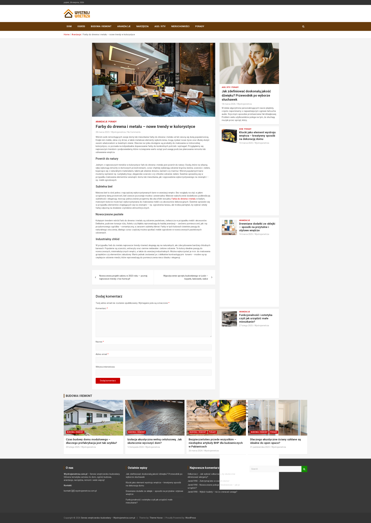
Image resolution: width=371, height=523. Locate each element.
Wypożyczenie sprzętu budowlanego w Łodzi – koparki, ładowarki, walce (185, 277)
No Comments (134, 132)
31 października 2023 (260, 447)
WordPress (190, 517)
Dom (69, 26)
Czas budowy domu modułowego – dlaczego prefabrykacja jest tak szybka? (91, 441)
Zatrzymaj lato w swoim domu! (214, 481)
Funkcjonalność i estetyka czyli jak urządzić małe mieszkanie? (255, 318)
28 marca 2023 (102, 132)
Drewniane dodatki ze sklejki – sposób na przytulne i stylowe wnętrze (257, 227)
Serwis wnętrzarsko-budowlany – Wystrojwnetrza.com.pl (108, 517)
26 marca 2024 (195, 450)
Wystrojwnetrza (118, 132)
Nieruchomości (180, 26)
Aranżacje (124, 26)
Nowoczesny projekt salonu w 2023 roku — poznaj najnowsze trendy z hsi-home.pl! (123, 277)
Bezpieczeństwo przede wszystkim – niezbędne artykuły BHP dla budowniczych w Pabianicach (216, 443)
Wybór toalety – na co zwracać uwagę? (218, 492)
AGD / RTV (160, 26)
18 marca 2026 (228, 104)
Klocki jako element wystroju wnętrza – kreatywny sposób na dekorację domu (257, 136)
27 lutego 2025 (246, 325)
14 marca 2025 (246, 143)
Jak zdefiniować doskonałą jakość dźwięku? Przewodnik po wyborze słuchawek (246, 95)
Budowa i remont (101, 26)
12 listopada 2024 (135, 447)
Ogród (81, 26)
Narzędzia (142, 26)
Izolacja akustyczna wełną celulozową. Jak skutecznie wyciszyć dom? (154, 441)
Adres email (102, 354)
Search (304, 469)
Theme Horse (156, 517)
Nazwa (100, 341)
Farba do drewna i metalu (184, 198)
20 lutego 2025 (73, 447)
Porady (199, 26)
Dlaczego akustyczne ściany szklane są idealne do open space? (275, 441)
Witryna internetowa (105, 367)
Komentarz (102, 308)
